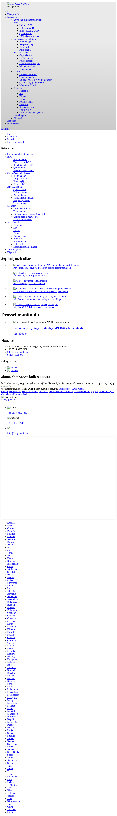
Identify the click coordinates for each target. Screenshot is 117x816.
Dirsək (23, 96)
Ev (8, 11)
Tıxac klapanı (26, 69)
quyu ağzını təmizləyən (102, 391)
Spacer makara (27, 107)
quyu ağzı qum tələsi (11, 391)
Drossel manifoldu (28, 74)
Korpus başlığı (27, 44)
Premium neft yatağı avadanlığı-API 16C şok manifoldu (48, 328)
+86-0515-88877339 (17, 412)
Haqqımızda (13, 14)
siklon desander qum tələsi (35, 391)
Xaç (21, 93)
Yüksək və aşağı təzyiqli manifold (36, 80)
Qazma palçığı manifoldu (32, 82)
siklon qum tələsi (82, 391)
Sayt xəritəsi (64, 388)
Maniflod (17, 71)
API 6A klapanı (20, 52)
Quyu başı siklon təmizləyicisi (27, 20)
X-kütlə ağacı (26, 41)
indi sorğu (6, 386)
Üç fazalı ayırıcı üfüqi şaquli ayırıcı (30, 275)
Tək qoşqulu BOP (28, 28)
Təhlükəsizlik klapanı (30, 63)
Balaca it (24, 104)
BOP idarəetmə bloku (30, 36)
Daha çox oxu (20, 334)
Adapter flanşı (26, 101)
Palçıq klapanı (26, 60)
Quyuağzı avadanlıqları (24, 39)
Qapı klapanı (26, 55)
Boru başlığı (25, 47)
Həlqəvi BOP (26, 25)
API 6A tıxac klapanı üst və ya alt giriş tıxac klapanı (38, 299)
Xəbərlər (11, 120)
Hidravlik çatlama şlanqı (31, 112)
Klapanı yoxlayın (28, 66)
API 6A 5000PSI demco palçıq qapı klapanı (34, 307)
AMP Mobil (78, 388)
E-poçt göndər (8, 399)
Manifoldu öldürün (29, 85)
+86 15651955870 (16, 423)
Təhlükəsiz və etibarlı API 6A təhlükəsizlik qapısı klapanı (40, 291)
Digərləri (17, 118)
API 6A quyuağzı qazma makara (29, 283)
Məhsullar (12, 17)
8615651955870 (15, 354)
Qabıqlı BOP (26, 33)
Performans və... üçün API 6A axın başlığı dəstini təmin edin (42, 267)
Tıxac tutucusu (27, 77)
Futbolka (24, 90)
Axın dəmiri (19, 88)
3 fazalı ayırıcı (20, 115)
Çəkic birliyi (25, 110)
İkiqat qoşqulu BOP (29, 30)
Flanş (22, 99)
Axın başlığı (25, 50)
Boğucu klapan (27, 58)
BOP (15, 22)
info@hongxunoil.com (18, 352)
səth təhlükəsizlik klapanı (61, 391)
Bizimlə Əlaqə (14, 123)
